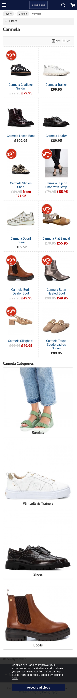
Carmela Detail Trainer (21, 240)
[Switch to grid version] (54, 40)
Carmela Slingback (21, 341)
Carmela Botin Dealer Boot (20, 291)
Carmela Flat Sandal (56, 238)
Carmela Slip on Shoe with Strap (56, 185)
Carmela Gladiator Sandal (21, 86)
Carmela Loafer (56, 136)
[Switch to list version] (64, 40)
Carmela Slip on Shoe (21, 185)
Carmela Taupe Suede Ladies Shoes (56, 344)
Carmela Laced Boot (21, 136)
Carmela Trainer (56, 85)
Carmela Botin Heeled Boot (56, 291)
